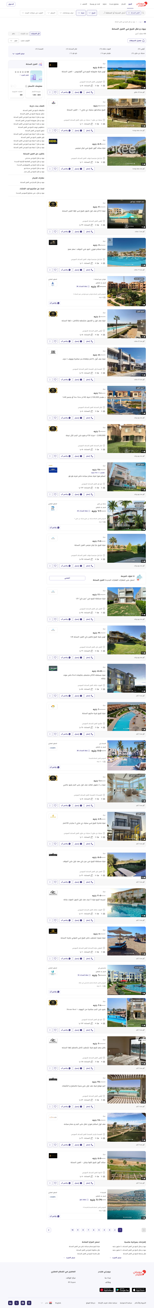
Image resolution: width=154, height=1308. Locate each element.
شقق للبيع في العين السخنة (34, 130)
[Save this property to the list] (55, 92)
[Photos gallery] (126, 74)
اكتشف (84, 4)
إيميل (77, 92)
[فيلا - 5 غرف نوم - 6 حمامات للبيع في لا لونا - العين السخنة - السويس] (96, 1168)
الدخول (11, 4)
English (58, 1303)
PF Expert (72, 1282)
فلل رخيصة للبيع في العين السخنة (134, 1253)
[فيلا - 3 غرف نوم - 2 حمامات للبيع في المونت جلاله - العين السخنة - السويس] (96, 681)
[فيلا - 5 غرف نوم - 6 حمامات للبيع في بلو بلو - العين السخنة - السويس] (96, 480)
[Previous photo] (109, 74)
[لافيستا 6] (96, 1204)
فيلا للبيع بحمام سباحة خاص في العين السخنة (84, 1246)
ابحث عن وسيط (95, 4)
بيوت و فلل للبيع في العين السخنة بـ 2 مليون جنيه (129, 1246)
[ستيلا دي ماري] (96, 516)
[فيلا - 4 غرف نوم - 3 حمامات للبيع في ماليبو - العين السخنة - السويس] (96, 719)
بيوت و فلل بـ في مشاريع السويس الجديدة (30, 193)
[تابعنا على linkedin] (10, 1303)
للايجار (124, 4)
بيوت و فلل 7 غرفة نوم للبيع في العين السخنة (29, 144)
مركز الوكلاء (71, 1278)
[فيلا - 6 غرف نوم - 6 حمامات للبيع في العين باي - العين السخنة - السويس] (96, 643)
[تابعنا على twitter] (16, 1303)
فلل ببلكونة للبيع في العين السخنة (88, 1250)
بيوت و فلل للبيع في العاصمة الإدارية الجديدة (29, 161)
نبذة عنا (108, 1278)
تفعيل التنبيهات (135, 40)
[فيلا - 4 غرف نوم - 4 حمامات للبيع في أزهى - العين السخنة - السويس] (96, 217)
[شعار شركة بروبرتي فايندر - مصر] (141, 4)
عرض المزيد (20, 53)
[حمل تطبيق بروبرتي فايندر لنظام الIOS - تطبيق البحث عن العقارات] (139, 1290)
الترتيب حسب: (24, 40)
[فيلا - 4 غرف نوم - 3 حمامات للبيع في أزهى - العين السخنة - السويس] (96, 1054)
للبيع (130, 4)
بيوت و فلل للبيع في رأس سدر (34, 171)
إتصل (88, 92)
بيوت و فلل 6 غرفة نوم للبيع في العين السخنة (29, 140)
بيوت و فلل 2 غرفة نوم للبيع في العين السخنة (29, 147)
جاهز (13, 33)
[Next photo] (143, 74)
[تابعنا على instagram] (29, 1303)
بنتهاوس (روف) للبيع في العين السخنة (31, 127)
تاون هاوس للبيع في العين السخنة (32, 137)
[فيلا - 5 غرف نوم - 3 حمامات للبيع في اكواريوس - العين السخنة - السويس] (96, 78)
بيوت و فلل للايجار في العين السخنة (32, 182)
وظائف (108, 1282)
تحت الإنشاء (24, 33)
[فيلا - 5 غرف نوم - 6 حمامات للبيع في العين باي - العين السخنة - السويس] (96, 867)
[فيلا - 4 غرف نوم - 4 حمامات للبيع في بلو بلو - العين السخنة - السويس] (96, 1015)
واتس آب (64, 92)
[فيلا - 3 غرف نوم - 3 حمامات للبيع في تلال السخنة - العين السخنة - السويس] (96, 403)
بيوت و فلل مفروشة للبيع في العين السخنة (30, 120)
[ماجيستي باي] (96, 980)
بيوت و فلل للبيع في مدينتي (34, 158)
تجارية (104, 4)
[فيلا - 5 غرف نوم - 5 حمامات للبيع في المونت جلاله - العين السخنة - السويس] (96, 906)
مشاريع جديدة (114, 4)
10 (72, 1229)
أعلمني (67, 578)
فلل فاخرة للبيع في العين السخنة (88, 1253)
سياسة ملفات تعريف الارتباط (107, 1302)
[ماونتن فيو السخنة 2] (96, 291)
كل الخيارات (35, 33)
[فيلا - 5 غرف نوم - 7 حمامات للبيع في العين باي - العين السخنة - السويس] (96, 605)
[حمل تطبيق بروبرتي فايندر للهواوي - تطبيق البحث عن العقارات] (106, 1290)
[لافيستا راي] (96, 755)
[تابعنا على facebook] (23, 1303)
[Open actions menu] (50, 92)
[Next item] (11, 86)
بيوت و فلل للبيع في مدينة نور (34, 168)
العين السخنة (135, 12)
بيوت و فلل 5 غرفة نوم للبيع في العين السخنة (29, 133)
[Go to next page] (49, 1230)
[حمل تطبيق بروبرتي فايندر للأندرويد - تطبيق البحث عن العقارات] (123, 1290)
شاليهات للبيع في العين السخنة (33, 110)
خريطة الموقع (90, 1302)
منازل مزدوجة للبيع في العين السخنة (32, 113)
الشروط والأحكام (140, 1302)
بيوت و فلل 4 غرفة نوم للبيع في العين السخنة (29, 117)
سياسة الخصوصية (126, 1302)
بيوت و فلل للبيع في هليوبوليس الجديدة (30, 164)
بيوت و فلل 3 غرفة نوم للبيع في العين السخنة (29, 123)
